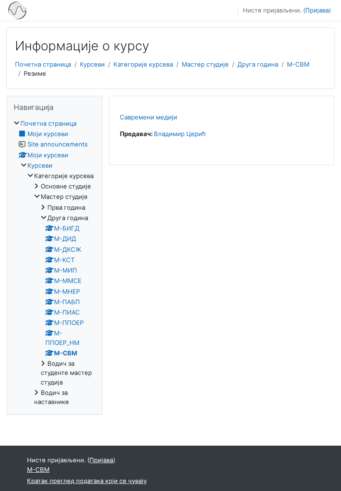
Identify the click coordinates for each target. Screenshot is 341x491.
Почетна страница (43, 64)
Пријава (317, 10)
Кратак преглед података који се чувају (87, 481)
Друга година (257, 64)
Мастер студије (205, 64)
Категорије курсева (143, 64)
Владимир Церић (180, 134)
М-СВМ (298, 64)
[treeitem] (54, 263)
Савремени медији (148, 117)
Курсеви (92, 64)
